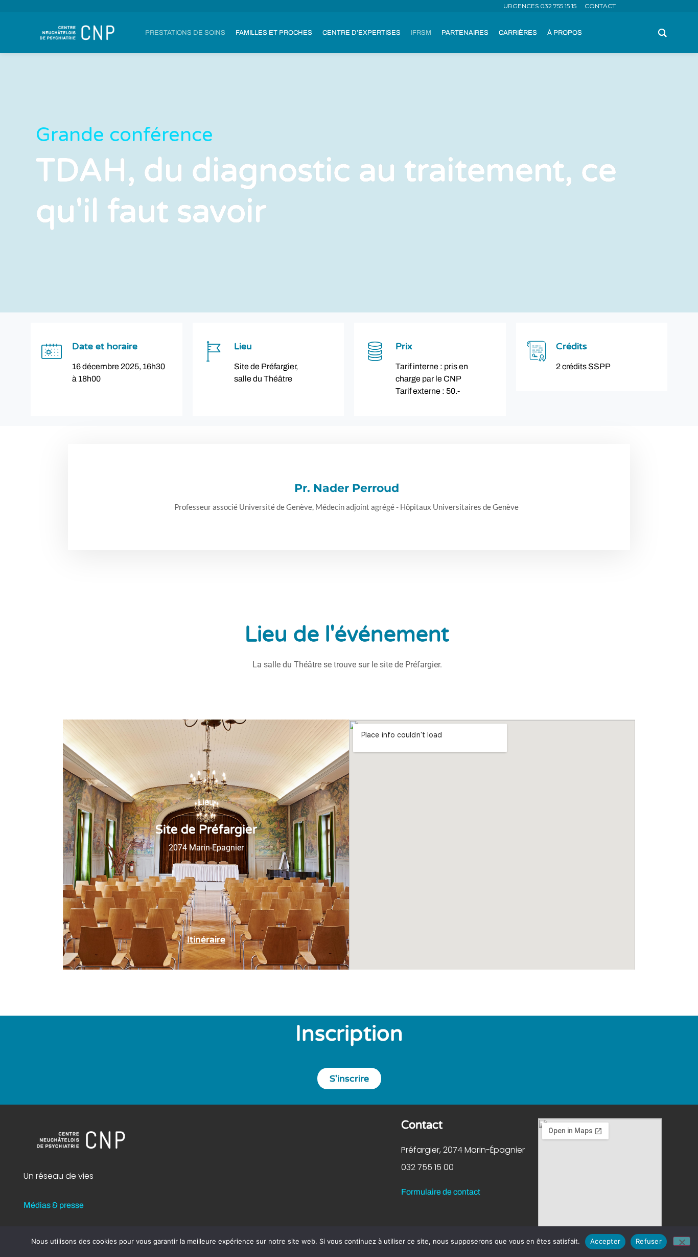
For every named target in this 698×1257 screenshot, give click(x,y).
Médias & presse (54, 1205)
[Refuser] (681, 1241)
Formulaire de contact (440, 1191)
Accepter (605, 1241)
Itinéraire (206, 939)
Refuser (649, 1241)
